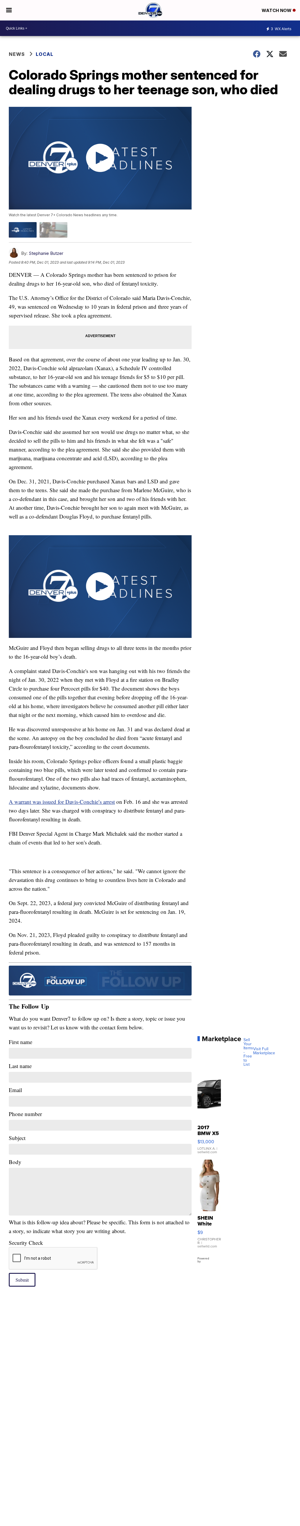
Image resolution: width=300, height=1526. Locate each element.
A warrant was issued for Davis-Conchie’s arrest (62, 801)
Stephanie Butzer (46, 253)
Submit (22, 1280)
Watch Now (277, 10)
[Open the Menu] (8, 10)
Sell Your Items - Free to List (248, 1052)
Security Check (26, 1242)
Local (44, 54)
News (17, 54)
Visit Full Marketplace (264, 1051)
